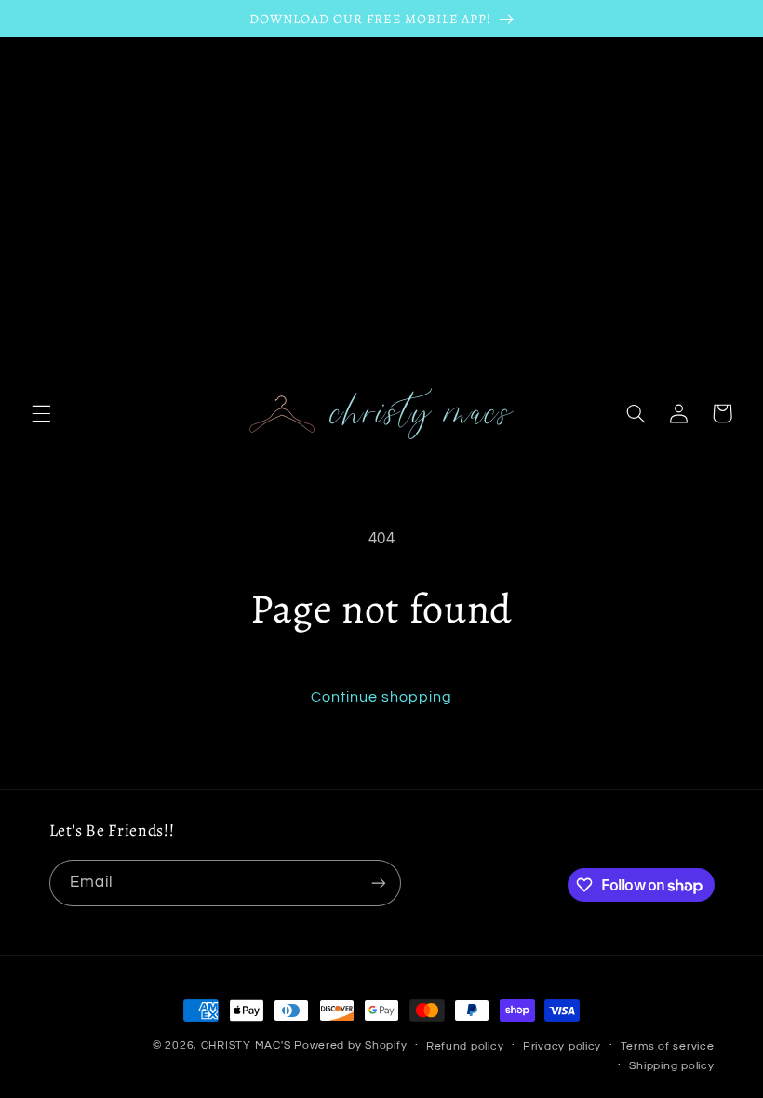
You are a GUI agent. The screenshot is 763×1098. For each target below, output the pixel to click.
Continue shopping (382, 697)
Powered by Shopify (350, 1045)
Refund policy (465, 1046)
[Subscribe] (377, 882)
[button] (41, 413)
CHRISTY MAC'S (246, 1045)
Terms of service (668, 1046)
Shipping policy (671, 1066)
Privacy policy (562, 1046)
